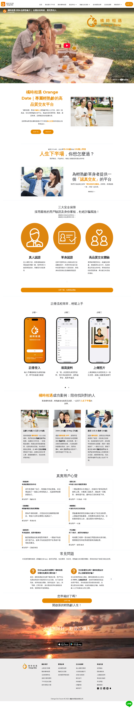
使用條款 (100, 668)
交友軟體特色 (46, 675)
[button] (73, 4)
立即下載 (67, 601)
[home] (7, 4)
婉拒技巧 (79, 688)
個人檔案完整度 (81, 668)
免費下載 (129, 4)
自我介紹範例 (80, 675)
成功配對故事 (97, 4)
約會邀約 (79, 681)
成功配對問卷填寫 (63, 675)
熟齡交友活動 (84, 4)
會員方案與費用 (46, 678)
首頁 (40, 4)
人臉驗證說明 (101, 675)
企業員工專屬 (46, 668)
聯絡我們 (48, 131)
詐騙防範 (79, 685)
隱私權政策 (100, 671)
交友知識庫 (107, 4)
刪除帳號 (100, 685)
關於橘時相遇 (62, 4)
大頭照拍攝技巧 (81, 671)
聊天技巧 (79, 678)
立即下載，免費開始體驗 (67, 290)
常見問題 (100, 681)
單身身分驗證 (101, 678)
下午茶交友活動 (46, 681)
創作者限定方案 (46, 685)
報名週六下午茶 (50, 4)
